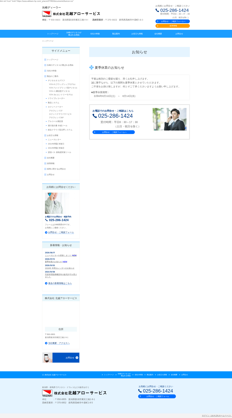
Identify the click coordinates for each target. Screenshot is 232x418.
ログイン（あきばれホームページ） (217, 416)
